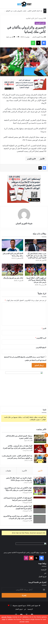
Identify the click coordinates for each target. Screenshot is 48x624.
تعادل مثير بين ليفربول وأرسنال (13, 278)
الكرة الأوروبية (40, 23)
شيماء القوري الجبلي (38, 37)
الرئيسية (41, 18)
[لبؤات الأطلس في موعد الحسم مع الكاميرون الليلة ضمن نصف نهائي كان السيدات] (39, 519)
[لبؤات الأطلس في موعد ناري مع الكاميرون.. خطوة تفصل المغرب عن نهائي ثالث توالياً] (39, 491)
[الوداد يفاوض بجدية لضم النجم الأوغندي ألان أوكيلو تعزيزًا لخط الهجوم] (39, 509)
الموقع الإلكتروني (41, 347)
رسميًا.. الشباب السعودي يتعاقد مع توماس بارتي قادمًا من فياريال (22, 11)
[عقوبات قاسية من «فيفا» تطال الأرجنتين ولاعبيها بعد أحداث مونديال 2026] (39, 481)
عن (45, 573)
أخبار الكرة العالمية (32, 18)
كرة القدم (30, 159)
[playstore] (24, 84)
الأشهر (40, 471)
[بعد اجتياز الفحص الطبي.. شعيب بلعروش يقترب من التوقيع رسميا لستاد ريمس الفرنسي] (40, 459)
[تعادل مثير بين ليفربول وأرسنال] (12, 270)
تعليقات (8, 471)
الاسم (44, 328)
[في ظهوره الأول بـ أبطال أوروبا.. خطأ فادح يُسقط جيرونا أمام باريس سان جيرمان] (35, 270)
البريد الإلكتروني (40, 338)
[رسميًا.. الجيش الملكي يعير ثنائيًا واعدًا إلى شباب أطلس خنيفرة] (40, 439)
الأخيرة (24, 471)
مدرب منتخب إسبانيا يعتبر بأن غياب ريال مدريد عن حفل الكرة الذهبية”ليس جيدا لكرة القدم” (36, 255)
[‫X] (40, 168)
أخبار (41, 159)
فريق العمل (42, 576)
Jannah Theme (6, 617)
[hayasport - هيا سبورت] (24, 4)
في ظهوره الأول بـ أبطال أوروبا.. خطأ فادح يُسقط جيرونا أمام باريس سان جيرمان (36, 280)
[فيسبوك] (44, 168)
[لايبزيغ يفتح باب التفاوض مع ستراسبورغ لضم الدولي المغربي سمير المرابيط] (39, 500)
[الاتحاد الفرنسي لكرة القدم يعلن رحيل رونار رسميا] (12, 245)
